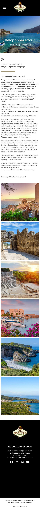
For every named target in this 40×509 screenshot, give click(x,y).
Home (11, 45)
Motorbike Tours (28, 500)
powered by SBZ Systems (20, 506)
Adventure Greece (26, 502)
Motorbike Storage (13, 502)
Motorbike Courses (16, 500)
